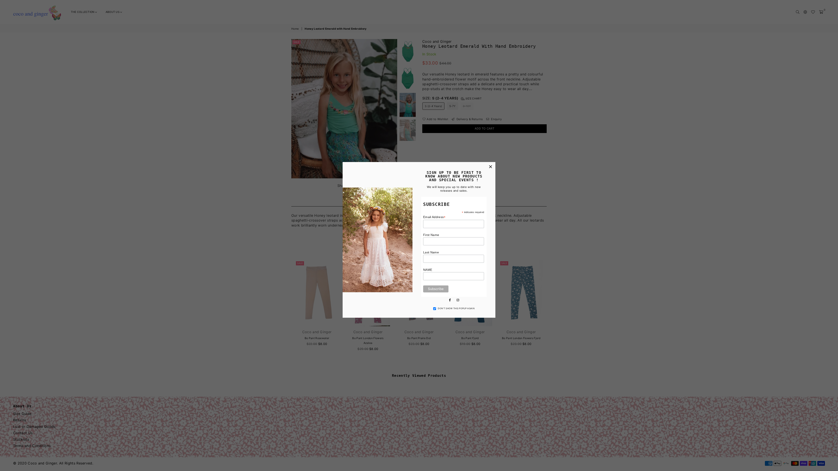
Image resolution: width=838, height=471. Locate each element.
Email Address (434, 217)
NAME (427, 269)
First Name (431, 235)
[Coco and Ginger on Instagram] (458, 299)
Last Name (431, 252)
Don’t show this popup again (456, 308)
